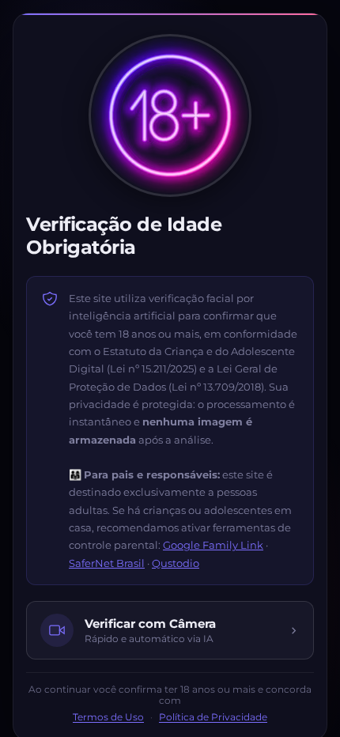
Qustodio (175, 563)
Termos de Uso (108, 717)
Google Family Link (213, 545)
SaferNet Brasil (107, 563)
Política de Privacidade (213, 717)
